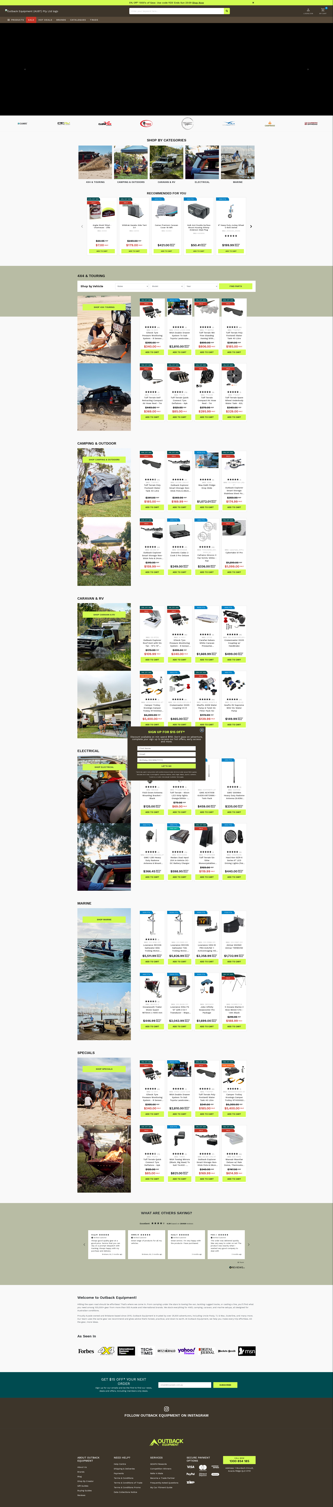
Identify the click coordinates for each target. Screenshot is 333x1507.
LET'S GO (166, 766)
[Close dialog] (202, 730)
